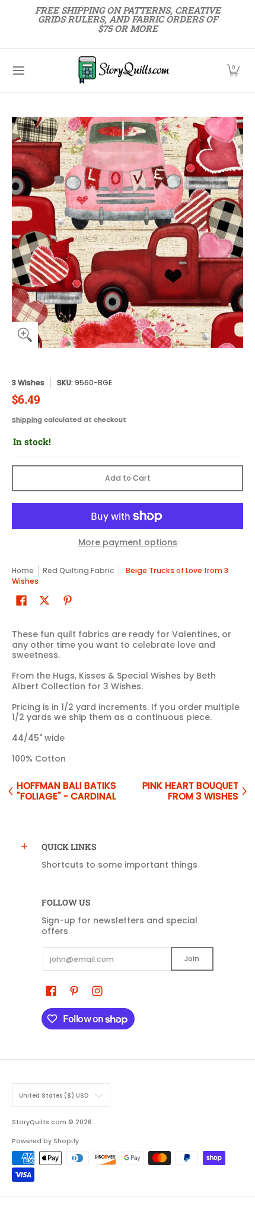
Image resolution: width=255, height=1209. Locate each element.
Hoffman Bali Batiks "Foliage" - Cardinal (66, 791)
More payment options (127, 543)
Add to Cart (128, 478)
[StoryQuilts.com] (123, 71)
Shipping (27, 419)
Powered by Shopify (45, 1141)
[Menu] (18, 70)
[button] (233, 70)
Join (191, 959)
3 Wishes (28, 383)
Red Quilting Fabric (78, 570)
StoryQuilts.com (39, 1122)
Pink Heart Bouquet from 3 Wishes (190, 791)
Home (23, 570)
